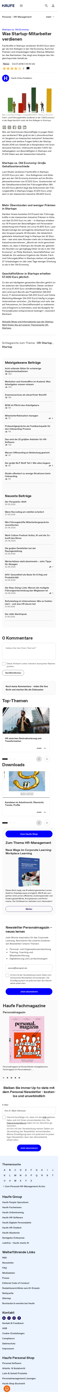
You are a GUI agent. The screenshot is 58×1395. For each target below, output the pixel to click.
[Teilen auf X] (9, 127)
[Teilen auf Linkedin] (24, 127)
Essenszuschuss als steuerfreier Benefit (25, 394)
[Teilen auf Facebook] (14, 127)
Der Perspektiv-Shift (15, 501)
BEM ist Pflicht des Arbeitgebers (22, 405)
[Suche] (46, 5)
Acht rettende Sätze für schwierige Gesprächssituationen (23, 370)
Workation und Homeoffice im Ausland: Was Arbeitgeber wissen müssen (28, 383)
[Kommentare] (28, 68)
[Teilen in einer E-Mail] (4, 127)
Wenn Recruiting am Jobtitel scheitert (24, 511)
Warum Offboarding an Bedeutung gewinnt (27, 452)
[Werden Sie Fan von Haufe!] (19, 1318)
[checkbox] (3, 663)
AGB (44, 1117)
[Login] (53, 5)
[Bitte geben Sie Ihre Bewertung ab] (20, 68)
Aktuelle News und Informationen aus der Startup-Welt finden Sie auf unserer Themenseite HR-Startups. (28, 324)
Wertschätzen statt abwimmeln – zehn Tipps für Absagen (28, 563)
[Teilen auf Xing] (19, 127)
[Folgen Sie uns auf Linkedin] (4, 1318)
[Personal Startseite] (9, 5)
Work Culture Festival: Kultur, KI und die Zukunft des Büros (28, 536)
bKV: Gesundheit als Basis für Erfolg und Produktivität (26, 576)
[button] (13, 673)
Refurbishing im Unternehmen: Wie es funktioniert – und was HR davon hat (29, 602)
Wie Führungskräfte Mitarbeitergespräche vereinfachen (27, 523)
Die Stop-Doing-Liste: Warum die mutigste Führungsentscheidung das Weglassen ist (27, 589)
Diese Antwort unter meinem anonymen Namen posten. (31, 665)
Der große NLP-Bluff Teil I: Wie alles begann (27, 463)
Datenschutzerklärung (16, 1123)
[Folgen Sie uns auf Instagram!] (14, 1318)
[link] (6, 17)
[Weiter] (47, 759)
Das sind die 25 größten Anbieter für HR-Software (26, 440)
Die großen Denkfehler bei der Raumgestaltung (20, 549)
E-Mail (5, 1105)
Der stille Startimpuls (16, 614)
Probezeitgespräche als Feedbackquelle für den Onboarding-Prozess (27, 427)
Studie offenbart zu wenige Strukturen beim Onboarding (28, 475)
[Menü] (21, 5)
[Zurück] (39, 759)
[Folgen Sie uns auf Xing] (9, 1318)
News (6, 63)
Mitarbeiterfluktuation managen (21, 415)
